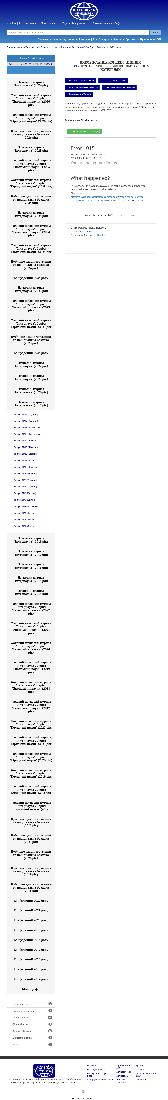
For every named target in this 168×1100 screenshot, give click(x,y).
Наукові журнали (63, 39)
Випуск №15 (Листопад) (27, 434)
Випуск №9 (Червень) (25, 473)
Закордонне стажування (100, 1079)
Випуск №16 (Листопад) (27, 427)
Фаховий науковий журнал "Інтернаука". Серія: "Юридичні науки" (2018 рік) (31, 789)
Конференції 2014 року (31, 979)
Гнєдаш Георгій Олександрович (120, 87)
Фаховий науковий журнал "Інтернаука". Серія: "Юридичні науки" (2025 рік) (31, 183)
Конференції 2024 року (31, 278)
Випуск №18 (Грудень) (26, 414)
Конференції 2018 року (31, 940)
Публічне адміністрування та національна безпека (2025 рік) (31, 199)
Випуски (45, 47)
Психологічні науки (31, 1010)
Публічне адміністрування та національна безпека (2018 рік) (31, 887)
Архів (117, 39)
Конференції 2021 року (31, 910)
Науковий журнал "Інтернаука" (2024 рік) (31, 214)
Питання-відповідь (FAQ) (106, 23)
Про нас (131, 39)
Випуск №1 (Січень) (24, 526)
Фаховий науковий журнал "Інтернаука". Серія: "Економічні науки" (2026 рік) (31, 100)
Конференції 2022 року (31, 900)
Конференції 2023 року (31, 353)
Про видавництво (96, 1069)
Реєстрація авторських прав (99, 1074)
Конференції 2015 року (31, 969)
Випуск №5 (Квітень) (25, 499)
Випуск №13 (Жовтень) (26, 447)
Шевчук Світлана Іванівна (114, 80)
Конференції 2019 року (31, 930)
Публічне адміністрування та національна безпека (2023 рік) (31, 340)
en (53, 23)
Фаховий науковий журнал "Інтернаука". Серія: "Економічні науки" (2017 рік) (31, 706)
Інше (31, 1044)
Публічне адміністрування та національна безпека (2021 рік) (31, 838)
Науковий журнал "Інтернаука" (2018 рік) (31, 539)
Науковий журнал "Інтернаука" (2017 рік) (31, 553)
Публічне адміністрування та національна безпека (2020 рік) (31, 854)
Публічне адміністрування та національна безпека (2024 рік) (31, 264)
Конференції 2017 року (31, 950)
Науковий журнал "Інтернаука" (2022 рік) (31, 364)
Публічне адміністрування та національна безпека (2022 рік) (31, 822)
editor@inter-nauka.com (23, 23)
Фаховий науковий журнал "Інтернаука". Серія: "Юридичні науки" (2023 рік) (31, 323)
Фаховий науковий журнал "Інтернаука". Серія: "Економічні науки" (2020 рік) (31, 647)
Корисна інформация (73, 23)
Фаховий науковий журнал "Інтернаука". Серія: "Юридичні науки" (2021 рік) (31, 740)
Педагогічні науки (31, 1004)
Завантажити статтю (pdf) (86, 131)
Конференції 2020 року (31, 920)
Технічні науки (31, 1017)
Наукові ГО (122, 1075)
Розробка (83, 1098)
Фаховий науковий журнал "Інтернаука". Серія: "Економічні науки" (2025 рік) (31, 165)
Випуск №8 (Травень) (25, 480)
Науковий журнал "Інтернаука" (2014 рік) (31, 592)
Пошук (155, 32)
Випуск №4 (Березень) (26, 506)
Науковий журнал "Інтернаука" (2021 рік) (31, 377)
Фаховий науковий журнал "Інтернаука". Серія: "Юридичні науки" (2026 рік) (31, 118)
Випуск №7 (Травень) (25, 486)
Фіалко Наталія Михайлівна (82, 80)
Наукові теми (123, 1071)
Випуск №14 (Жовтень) (26, 440)
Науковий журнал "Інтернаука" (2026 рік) (31, 83)
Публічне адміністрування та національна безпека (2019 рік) (31, 871)
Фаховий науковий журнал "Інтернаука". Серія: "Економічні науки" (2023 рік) (31, 305)
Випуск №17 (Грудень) (26, 420)
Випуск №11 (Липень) (25, 460)
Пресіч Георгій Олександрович (83, 87)
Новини (140, 1069)
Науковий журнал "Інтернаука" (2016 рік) (31, 566)
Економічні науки (31, 1037)
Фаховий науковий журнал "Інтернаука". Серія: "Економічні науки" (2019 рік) (31, 667)
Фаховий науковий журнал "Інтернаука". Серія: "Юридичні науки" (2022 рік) (31, 724)
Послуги (104, 39)
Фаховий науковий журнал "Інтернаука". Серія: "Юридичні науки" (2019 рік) (31, 773)
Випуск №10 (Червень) (26, 466)
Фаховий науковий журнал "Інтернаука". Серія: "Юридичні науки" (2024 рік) (31, 248)
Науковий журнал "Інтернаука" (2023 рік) (31, 289)
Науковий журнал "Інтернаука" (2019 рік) (73, 47)
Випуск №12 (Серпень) (26, 453)
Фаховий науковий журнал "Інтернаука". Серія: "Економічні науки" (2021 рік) (31, 628)
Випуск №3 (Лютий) (24, 512)
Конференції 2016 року (31, 959)
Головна (43, 39)
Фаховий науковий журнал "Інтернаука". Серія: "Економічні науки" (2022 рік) (31, 608)
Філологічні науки (31, 1024)
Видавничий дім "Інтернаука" (23, 47)
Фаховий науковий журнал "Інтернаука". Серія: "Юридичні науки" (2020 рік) (31, 757)
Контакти (141, 1079)
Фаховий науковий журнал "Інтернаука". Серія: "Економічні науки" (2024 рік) (31, 230)
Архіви (139, 1065)
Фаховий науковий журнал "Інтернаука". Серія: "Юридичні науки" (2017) (31, 806)
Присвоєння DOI (150, 39)
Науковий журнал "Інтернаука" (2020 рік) (31, 390)
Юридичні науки (31, 1031)
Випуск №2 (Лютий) (24, 519)
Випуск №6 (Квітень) (25, 493)
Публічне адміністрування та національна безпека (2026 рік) (31, 134)
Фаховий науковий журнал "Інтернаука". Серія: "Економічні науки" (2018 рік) (31, 686)
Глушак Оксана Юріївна (80, 94)
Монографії (86, 39)
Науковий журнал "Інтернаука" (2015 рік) (31, 579)
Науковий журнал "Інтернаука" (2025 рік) (31, 149)
